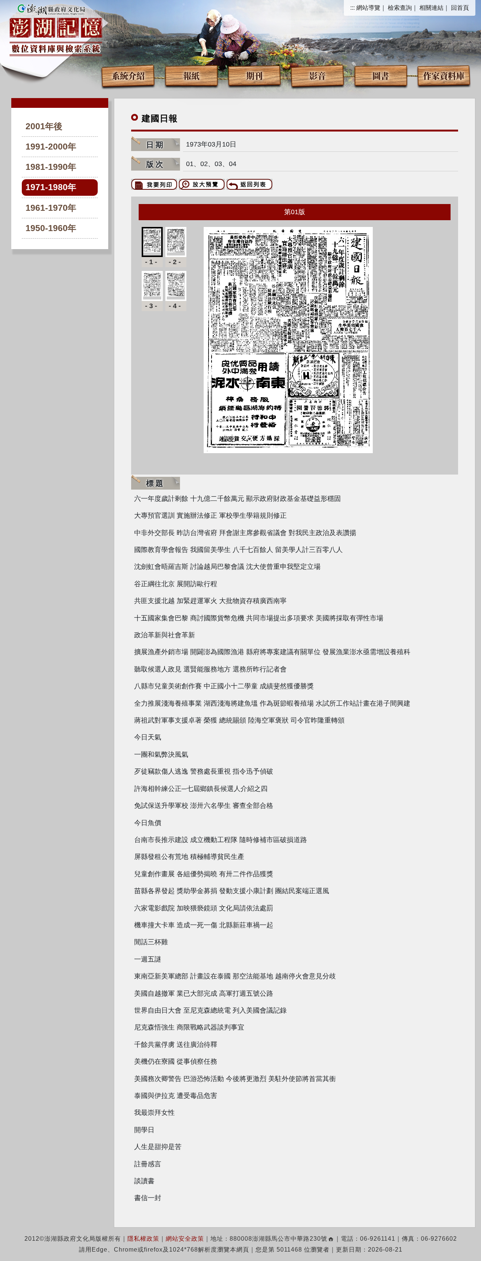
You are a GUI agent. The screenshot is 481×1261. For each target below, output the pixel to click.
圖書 (380, 75)
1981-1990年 (51, 167)
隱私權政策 (143, 1238)
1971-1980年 (51, 187)
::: (352, 8)
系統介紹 (128, 75)
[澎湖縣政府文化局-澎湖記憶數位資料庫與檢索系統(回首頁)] (55, 29)
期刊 (254, 75)
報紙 (191, 75)
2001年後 (44, 126)
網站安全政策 (185, 1238)
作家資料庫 (443, 75)
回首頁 (460, 8)
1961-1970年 (51, 208)
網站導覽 (368, 8)
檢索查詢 (400, 8)
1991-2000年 (51, 146)
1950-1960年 (51, 228)
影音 (317, 75)
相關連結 (431, 8)
